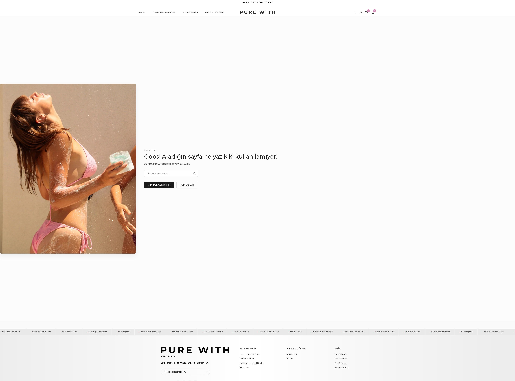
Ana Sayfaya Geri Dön (159, 185)
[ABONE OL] (206, 372)
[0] (366, 13)
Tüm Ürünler (187, 185)
